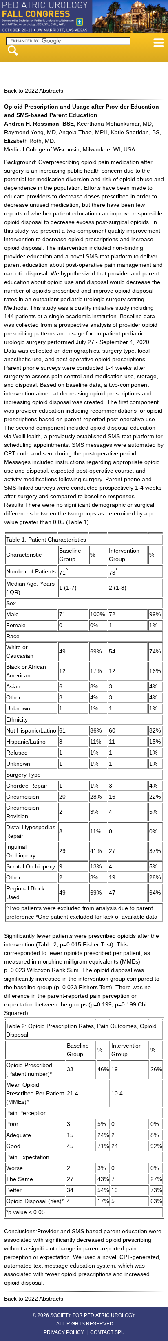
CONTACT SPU (107, 1332)
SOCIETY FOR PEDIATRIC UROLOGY (92, 1315)
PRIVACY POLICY (64, 1332)
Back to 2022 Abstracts (33, 90)
